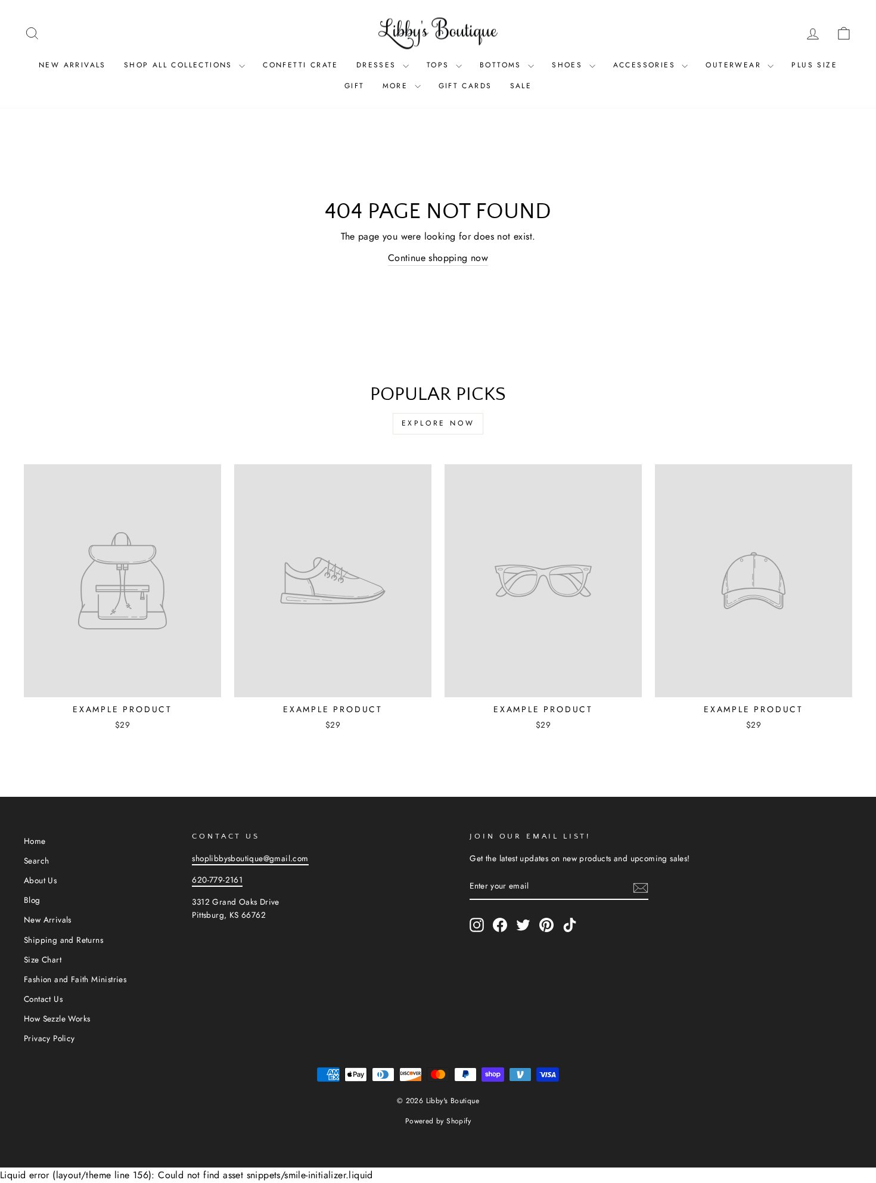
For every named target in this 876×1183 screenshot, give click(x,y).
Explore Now (438, 423)
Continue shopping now (438, 258)
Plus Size (814, 65)
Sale (521, 85)
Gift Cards (465, 85)
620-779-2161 (217, 880)
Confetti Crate (300, 65)
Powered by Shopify (438, 1121)
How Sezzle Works (57, 1018)
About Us (40, 880)
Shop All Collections (180, 65)
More (397, 85)
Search (36, 861)
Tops (440, 65)
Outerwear (735, 65)
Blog (32, 900)
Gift (354, 85)
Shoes (569, 65)
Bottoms (502, 65)
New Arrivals (72, 65)
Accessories (646, 65)
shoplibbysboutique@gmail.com (250, 858)
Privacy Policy (49, 1038)
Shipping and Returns (63, 940)
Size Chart (42, 959)
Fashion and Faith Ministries (75, 979)
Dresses (378, 65)
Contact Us (43, 999)
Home (35, 841)
